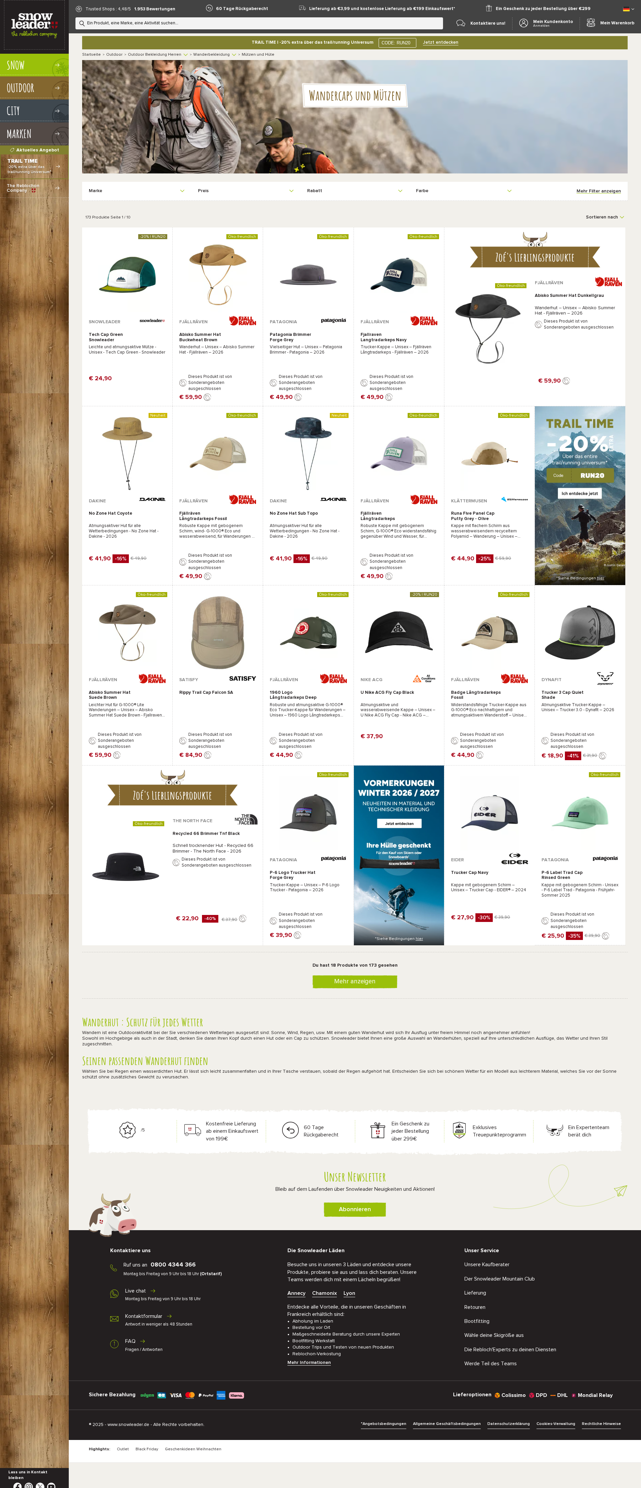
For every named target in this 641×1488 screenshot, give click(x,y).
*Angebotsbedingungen (383, 1424)
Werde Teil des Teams (490, 1363)
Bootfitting (476, 1321)
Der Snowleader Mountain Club (499, 1279)
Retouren (474, 1307)
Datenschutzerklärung (508, 1424)
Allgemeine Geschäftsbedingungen (447, 1424)
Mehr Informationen (309, 1362)
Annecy (296, 1293)
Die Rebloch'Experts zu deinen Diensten (510, 1349)
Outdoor (114, 55)
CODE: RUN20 (396, 42)
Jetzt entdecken (440, 42)
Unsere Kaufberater (486, 1264)
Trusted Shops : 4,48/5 (108, 9)
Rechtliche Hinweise (601, 1424)
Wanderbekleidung (211, 55)
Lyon (349, 1293)
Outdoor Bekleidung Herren (154, 55)
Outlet (123, 1449)
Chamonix (324, 1293)
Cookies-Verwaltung (556, 1424)
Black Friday (147, 1449)
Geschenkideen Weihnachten (193, 1449)
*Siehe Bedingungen (580, 578)
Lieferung (475, 1293)
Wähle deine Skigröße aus (494, 1335)
